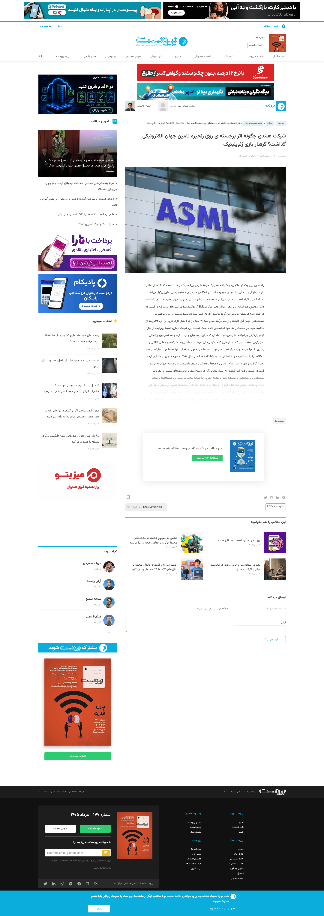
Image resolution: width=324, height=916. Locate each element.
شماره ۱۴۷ (260, 38)
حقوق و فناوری (237, 868)
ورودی (241, 849)
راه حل (240, 873)
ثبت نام (44, 26)
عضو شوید (215, 909)
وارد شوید (99, 909)
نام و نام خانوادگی (277, 609)
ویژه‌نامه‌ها (196, 849)
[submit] (106, 853)
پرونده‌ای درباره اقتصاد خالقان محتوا (239, 540)
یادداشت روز (238, 827)
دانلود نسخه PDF (275, 506)
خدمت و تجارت (236, 864)
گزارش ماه (239, 854)
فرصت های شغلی (193, 864)
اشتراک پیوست (78, 756)
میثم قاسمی (93, 616)
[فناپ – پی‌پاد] (77, 293)
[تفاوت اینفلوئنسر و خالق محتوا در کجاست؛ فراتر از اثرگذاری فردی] (275, 579)
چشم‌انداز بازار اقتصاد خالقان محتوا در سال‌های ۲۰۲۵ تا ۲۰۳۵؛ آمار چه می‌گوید (154, 567)
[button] (41, 56)
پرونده (270, 106)
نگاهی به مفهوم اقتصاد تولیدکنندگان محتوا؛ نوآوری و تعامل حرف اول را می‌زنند (153, 540)
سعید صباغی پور (182, 106)
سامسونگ (279, 421)
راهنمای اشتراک (272, 26)
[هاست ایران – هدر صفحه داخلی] (205, 91)
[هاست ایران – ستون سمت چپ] (77, 94)
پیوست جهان (237, 878)
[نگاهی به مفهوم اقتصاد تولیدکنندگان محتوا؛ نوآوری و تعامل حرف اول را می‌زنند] (192, 553)
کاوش (241, 832)
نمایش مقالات (60, 829)
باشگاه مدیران (237, 859)
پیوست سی (195, 827)
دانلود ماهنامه (95, 829)
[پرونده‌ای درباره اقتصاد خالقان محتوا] (275, 553)
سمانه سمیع (93, 599)
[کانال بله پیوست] (92, 10)
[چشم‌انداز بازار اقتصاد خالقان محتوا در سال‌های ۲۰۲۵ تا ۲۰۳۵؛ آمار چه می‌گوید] (192, 579)
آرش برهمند (94, 581)
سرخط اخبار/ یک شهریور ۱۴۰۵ (96, 224)
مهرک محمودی (92, 563)
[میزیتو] (77, 481)
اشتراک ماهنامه (256, 45)
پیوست (281, 123)
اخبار (241, 822)
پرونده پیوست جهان (253, 123)
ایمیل (283, 622)
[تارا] (77, 251)
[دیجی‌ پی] (231, 10)
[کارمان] (77, 523)
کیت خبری (196, 868)
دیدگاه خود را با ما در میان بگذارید (212, 609)
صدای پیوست (194, 822)
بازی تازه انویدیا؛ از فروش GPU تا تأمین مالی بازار (86, 214)
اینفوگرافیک (195, 832)
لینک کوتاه (137, 507)
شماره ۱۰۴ (243, 156)
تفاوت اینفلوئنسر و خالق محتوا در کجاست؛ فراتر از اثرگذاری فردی (235, 567)
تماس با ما (196, 854)
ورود (60, 26)
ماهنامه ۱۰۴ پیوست (207, 458)
